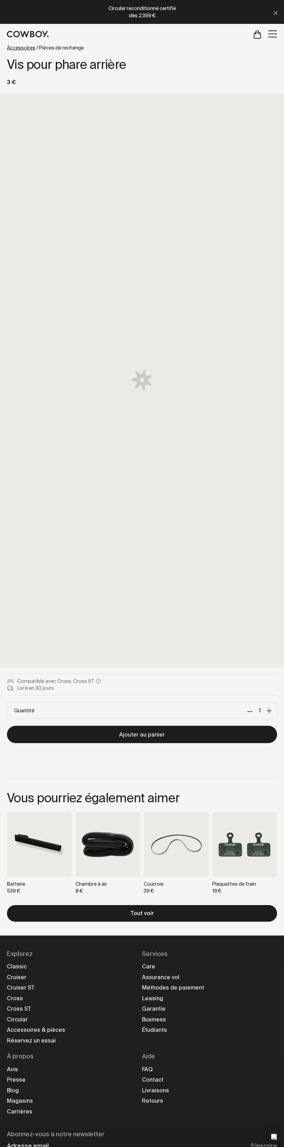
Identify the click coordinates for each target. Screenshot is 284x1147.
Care (148, 966)
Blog (13, 1090)
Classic (17, 966)
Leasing (152, 998)
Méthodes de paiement (173, 987)
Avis (12, 1069)
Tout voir (142, 913)
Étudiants (154, 1029)
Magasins (20, 1100)
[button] (274, 1137)
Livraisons (155, 1090)
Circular (17, 1019)
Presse (16, 1079)
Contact (152, 1079)
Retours (152, 1100)
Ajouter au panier (142, 734)
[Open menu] (272, 33)
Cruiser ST (20, 987)
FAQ (147, 1069)
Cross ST (19, 1008)
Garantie (154, 1008)
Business (154, 1019)
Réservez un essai (31, 1040)
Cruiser (16, 977)
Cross (15, 998)
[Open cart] (257, 34)
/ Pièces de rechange (45, 48)
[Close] (275, 12)
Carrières (19, 1111)
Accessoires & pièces (36, 1029)
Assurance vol (160, 977)
